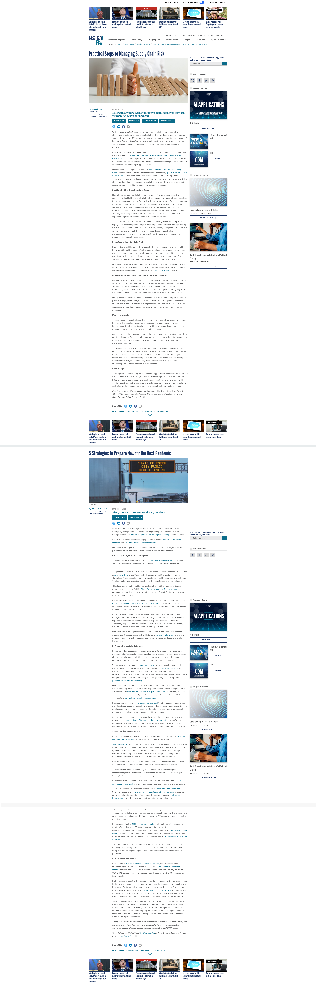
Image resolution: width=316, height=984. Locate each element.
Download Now (206, 218)
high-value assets (161, 270)
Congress (156, 44)
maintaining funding (164, 634)
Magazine (191, 36)
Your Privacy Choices (191, 2)
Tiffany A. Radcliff (99, 509)
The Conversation (96, 513)
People (187, 39)
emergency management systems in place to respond (135, 603)
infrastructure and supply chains (168, 788)
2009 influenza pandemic (143, 824)
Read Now (206, 128)
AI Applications (195, 123)
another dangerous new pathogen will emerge (151, 534)
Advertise (219, 36)
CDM (211, 153)
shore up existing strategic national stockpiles (154, 791)
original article (127, 936)
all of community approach (146, 702)
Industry (119, 44)
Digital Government (219, 39)
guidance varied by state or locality (127, 680)
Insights (209, 36)
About (200, 36)
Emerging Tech (154, 39)
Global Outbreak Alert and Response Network (160, 589)
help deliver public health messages (140, 697)
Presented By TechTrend (199, 262)
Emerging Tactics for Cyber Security (195, 44)
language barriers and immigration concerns (146, 691)
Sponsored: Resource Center (171, 44)
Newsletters (171, 36)
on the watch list (121, 574)
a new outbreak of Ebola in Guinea (160, 560)
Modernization (172, 39)
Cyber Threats (129, 44)
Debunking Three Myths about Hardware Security (146, 950)
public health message (168, 668)
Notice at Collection (172, 2)
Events (182, 36)
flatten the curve (147, 665)
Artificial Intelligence (116, 39)
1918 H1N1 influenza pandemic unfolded (142, 863)
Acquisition (200, 39)
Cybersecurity (136, 39)
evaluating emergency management (140, 542)
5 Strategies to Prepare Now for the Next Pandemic (147, 411)
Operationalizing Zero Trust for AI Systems (204, 210)
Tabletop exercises (120, 744)
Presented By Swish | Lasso (200, 214)
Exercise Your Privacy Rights (218, 2)
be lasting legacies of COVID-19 (157, 890)
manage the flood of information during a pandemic (144, 720)
